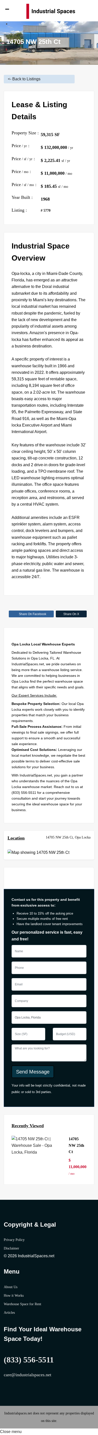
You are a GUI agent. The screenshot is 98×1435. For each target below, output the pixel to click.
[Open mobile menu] (9, 11)
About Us (10, 1287)
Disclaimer (11, 1248)
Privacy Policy (14, 1240)
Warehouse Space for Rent (22, 1304)
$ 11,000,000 (77, 1167)
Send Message (33, 1071)
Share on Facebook (32, 614)
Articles (9, 1312)
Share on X (71, 614)
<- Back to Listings (24, 79)
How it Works (14, 1295)
